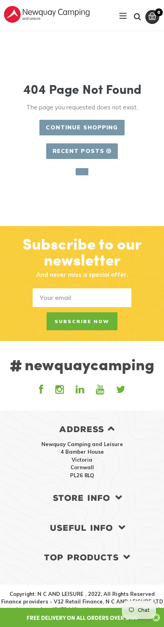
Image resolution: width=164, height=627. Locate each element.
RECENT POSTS (80, 151)
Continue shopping (82, 127)
